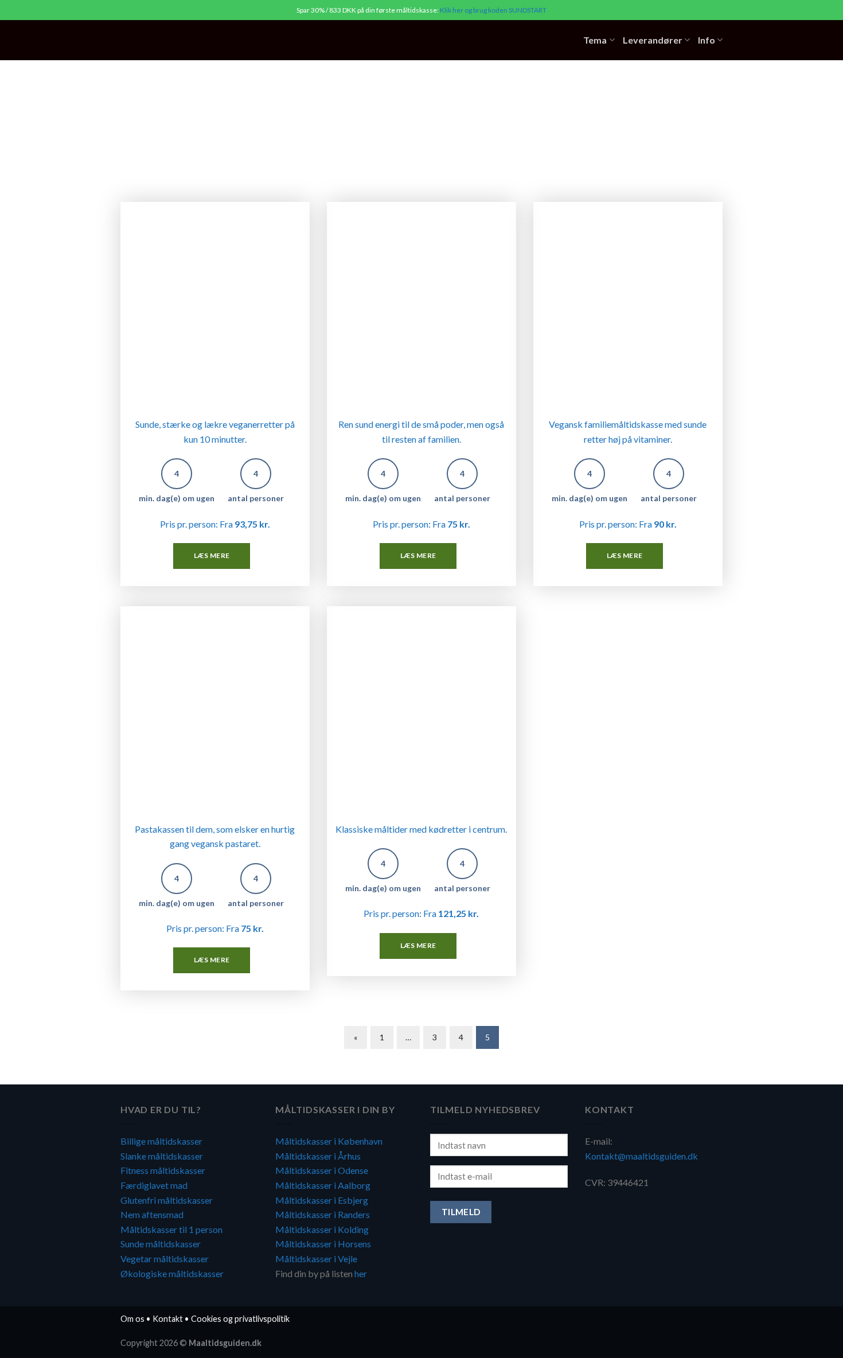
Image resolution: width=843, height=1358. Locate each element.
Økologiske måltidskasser (172, 1273)
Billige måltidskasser (161, 1140)
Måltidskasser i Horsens (323, 1243)
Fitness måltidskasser (162, 1170)
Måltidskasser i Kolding (322, 1229)
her (360, 1273)
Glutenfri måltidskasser (166, 1200)
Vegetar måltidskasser (164, 1258)
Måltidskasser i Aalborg (322, 1185)
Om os (132, 1319)
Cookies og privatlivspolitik (240, 1319)
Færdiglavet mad (154, 1185)
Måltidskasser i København (329, 1140)
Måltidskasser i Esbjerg (321, 1200)
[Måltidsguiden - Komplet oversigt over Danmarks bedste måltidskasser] (191, 40)
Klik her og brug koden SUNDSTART (493, 10)
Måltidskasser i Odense (321, 1170)
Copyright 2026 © (191, 1343)
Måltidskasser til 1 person (171, 1229)
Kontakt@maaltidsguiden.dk (641, 1155)
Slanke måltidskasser (161, 1155)
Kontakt (168, 1319)
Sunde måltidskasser (160, 1243)
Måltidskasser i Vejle (316, 1258)
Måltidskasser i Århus (318, 1155)
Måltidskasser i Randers (322, 1214)
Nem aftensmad (152, 1214)
